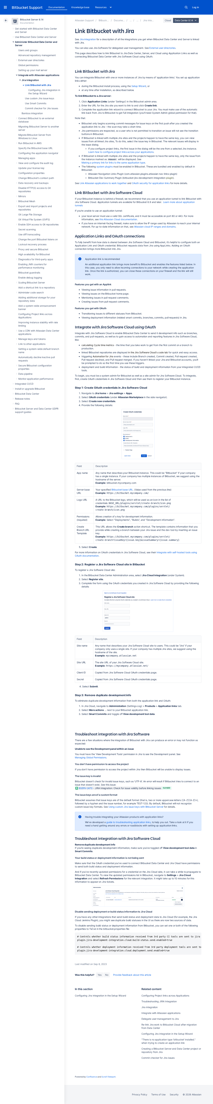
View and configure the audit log (35, 163)
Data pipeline (25, 373)
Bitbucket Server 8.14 (31, 19)
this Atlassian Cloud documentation (118, 219)
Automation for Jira (103, 356)
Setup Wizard (138, 86)
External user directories (31, 60)
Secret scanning (27, 229)
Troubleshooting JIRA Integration (159, 1001)
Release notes (22, 398)
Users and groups (27, 50)
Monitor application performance (35, 378)
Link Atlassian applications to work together (103, 183)
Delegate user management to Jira (160, 1018)
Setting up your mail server (32, 70)
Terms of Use (158, 1094)
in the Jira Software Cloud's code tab (148, 352)
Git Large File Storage (30, 214)
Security (174, 1094)
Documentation (56, 7)
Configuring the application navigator (38, 153)
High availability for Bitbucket (34, 254)
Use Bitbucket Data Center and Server (35, 37)
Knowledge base (80, 7)
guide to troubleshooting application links (128, 822)
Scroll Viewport (108, 1076)
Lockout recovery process (32, 244)
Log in (195, 7)
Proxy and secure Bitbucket (33, 249)
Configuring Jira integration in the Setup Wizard (100, 995)
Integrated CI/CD (24, 383)
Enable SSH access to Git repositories (38, 224)
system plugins (105, 166)
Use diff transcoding (29, 234)
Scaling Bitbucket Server (31, 282)
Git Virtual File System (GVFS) (34, 219)
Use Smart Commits (35, 103)
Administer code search (31, 292)
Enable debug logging (30, 277)
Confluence (91, 1076)
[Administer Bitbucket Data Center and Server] (131, 20)
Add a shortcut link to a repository (36, 287)
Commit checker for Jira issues (41, 108)
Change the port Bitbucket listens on (38, 239)
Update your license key (31, 168)
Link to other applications (31, 344)
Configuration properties (31, 173)
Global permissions (28, 65)
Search (186, 7)
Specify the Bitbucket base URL (35, 148)
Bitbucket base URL (122, 489)
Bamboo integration (32, 113)
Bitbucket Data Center (27, 393)
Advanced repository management (37, 55)
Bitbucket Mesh (26, 201)
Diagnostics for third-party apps (35, 259)
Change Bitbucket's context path (36, 178)
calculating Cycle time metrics (98, 345)
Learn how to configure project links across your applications (121, 152)
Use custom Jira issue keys (39, 98)
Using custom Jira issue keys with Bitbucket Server (136, 806)
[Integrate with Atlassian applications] (137, 20)
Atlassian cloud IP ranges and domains (155, 226)
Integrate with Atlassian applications (38, 75)
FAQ (17, 403)
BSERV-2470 (86, 788)
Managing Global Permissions (90, 757)
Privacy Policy (139, 1094)
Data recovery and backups (33, 183)
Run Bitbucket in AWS (30, 143)
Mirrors (22, 196)
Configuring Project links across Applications (165, 995)
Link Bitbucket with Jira (38, 85)
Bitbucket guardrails (29, 272)
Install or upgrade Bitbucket (30, 388)
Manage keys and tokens (31, 339)
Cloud (168, 20)
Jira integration (30, 80)
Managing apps (26, 158)
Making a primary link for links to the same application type (113, 162)
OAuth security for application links (150, 183)
